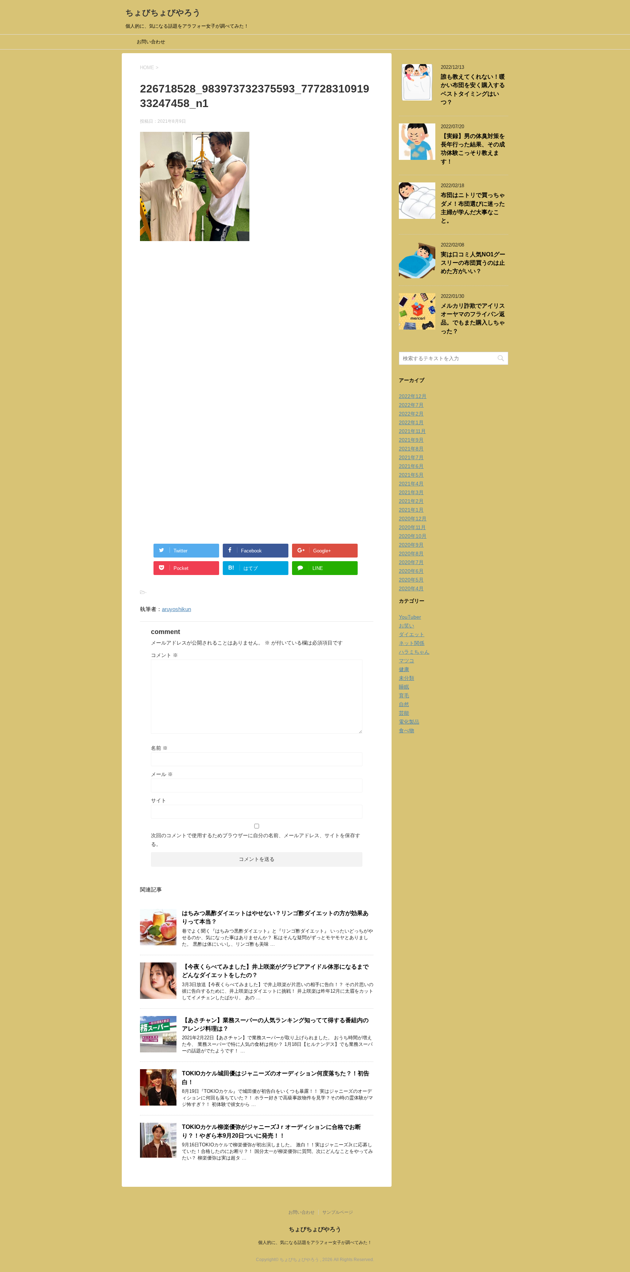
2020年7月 (411, 562)
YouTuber (410, 617)
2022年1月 (411, 422)
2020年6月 (411, 571)
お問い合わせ (151, 41)
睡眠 (404, 687)
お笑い (406, 626)
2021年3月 (411, 492)
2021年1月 (411, 510)
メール (162, 774)
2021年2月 (411, 501)
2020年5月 (411, 580)
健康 (404, 669)
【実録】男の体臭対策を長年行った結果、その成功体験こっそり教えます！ (473, 149)
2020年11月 (412, 527)
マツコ (406, 660)
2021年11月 (412, 431)
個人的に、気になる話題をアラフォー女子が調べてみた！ (315, 1242)
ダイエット (411, 634)
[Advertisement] (256, 326)
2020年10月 (413, 536)
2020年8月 (411, 553)
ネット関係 (411, 643)
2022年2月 (411, 414)
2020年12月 (413, 518)
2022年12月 (413, 396)
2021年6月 (411, 466)
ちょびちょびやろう (163, 12)
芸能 (404, 713)
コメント (164, 655)
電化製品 (409, 722)
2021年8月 (411, 449)
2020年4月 (411, 588)
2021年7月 (411, 457)
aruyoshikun (176, 609)
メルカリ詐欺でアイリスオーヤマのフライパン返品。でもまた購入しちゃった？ (473, 318)
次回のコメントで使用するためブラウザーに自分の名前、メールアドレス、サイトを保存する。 (255, 839)
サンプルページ (337, 1212)
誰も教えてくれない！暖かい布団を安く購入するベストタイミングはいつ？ (473, 89)
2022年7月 (411, 405)
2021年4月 (411, 484)
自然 (404, 704)
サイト (158, 800)
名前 (159, 748)
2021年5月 (411, 475)
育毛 (404, 695)
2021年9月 (411, 440)
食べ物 (406, 730)
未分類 (406, 678)
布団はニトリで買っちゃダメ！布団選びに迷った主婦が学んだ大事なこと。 (473, 208)
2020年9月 (411, 545)
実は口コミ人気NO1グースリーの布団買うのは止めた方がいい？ (473, 263)
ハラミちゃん (414, 652)
